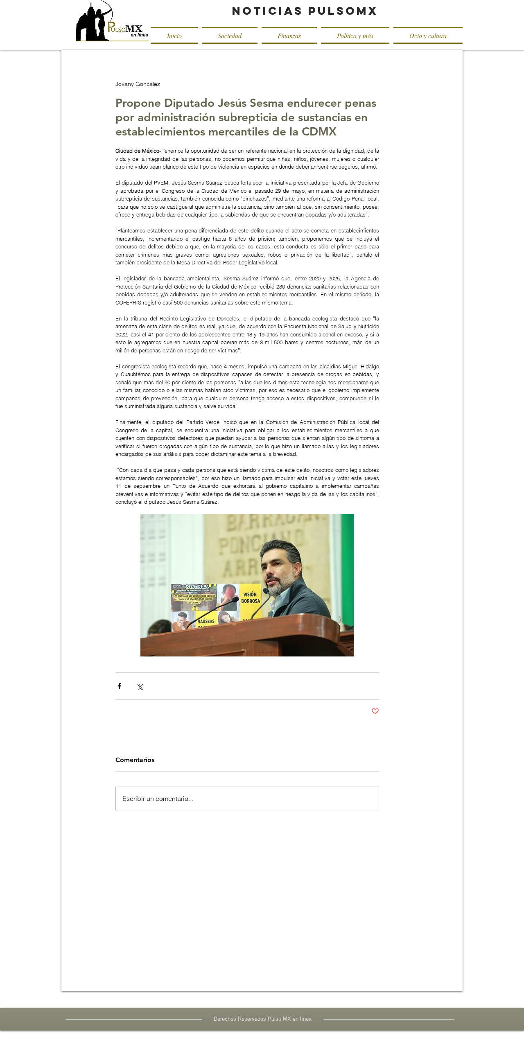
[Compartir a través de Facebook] (119, 686)
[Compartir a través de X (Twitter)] (139, 686)
